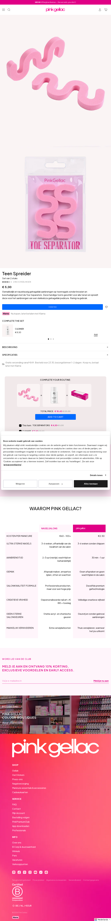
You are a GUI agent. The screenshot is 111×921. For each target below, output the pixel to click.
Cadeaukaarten (20, 792)
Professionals (19, 830)
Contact (16, 808)
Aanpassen (54, 484)
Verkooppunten (20, 864)
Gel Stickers (18, 775)
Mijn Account (18, 813)
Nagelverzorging (20, 783)
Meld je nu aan (101, 681)
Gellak (15, 770)
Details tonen (96, 475)
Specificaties (9, 354)
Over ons (16, 842)
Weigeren (20, 484)
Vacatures (17, 859)
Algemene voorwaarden (56, 880)
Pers (14, 855)
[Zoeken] (9, 9)
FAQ (14, 804)
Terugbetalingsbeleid (21, 880)
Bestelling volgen (21, 817)
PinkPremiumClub (21, 821)
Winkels (16, 851)
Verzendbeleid (75, 880)
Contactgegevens (91, 880)
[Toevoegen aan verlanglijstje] (106, 307)
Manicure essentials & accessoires (29, 787)
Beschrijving (9, 347)
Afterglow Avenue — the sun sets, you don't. (55, 2)
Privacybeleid (38, 880)
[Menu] (3, 9)
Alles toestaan (90, 484)
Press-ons (17, 779)
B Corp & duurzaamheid (24, 846)
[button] (102, 919)
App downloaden (20, 826)
